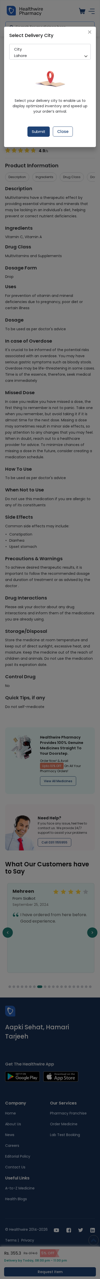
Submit (38, 131)
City (18, 49)
